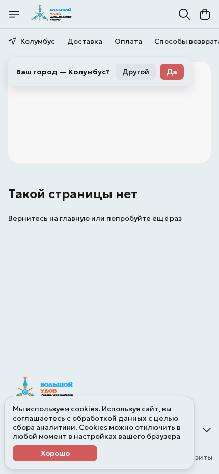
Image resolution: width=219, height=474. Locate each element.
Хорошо (55, 453)
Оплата (128, 41)
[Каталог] (14, 14)
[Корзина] (205, 14)
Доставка (84, 41)
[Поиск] (184, 14)
